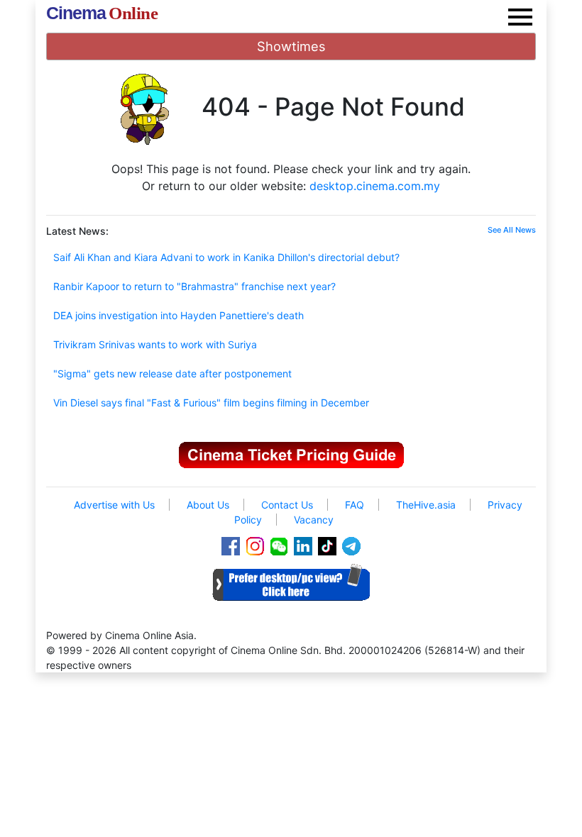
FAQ (354, 505)
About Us (208, 505)
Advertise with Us (114, 505)
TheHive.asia (426, 505)
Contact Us (287, 505)
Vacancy (314, 520)
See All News (512, 230)
